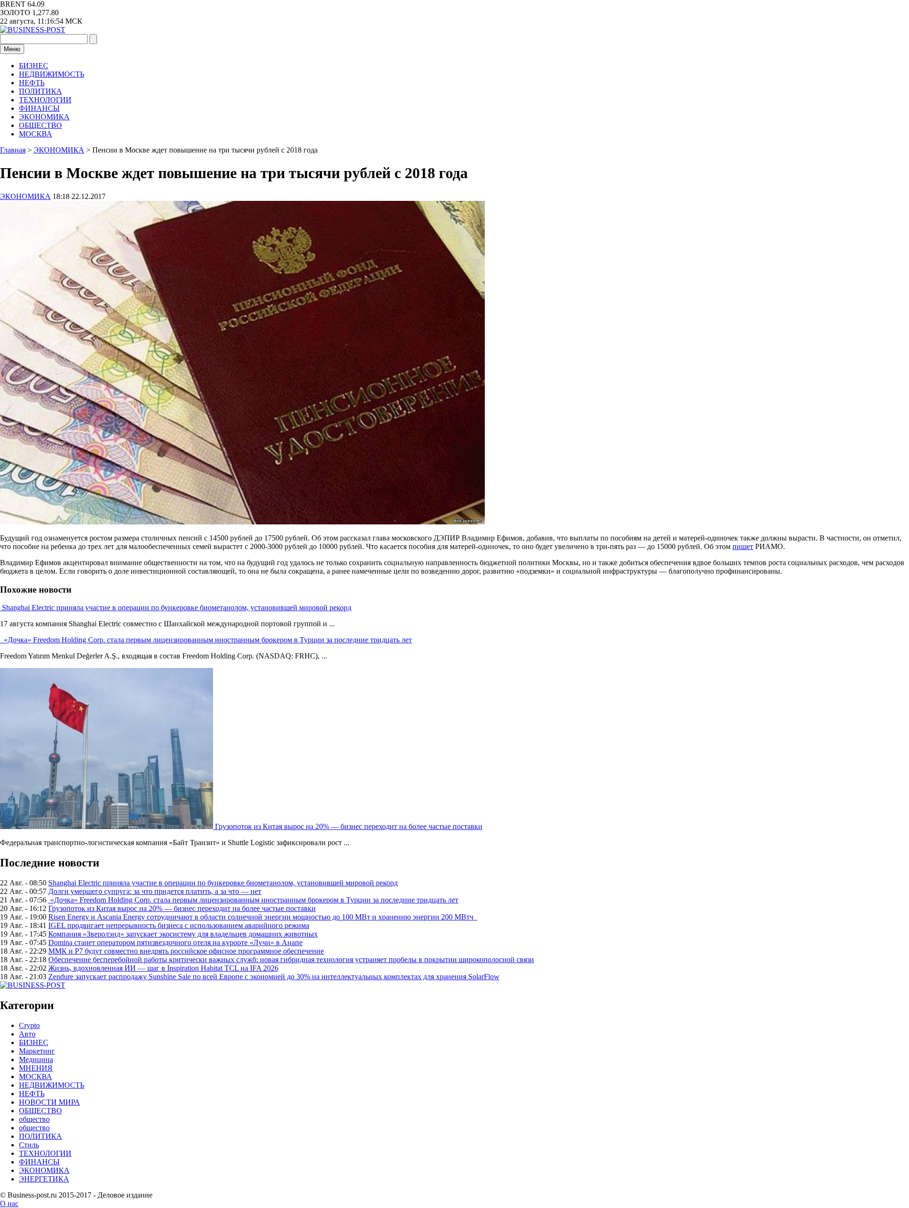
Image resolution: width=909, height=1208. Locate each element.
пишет (742, 546)
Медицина (36, 1059)
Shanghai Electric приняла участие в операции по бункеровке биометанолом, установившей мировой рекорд (176, 608)
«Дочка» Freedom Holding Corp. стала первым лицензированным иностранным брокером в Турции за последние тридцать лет (207, 640)
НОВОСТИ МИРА (49, 1102)
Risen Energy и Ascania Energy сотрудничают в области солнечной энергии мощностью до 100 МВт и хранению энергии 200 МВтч (262, 917)
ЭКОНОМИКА (44, 117)
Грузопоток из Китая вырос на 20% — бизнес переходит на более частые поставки (348, 826)
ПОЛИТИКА (40, 91)
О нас (9, 1203)
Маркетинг (37, 1051)
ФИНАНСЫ (39, 108)
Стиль (29, 1145)
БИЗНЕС (33, 66)
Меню (12, 49)
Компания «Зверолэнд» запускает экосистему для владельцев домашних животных (183, 934)
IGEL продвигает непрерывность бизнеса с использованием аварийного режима (178, 925)
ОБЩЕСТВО (40, 125)
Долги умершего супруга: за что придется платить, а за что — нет (154, 891)
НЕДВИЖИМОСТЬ (51, 74)
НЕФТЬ (32, 83)
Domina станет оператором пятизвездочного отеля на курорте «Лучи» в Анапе (175, 942)
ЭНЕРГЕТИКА (44, 1179)
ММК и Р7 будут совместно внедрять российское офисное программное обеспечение (186, 951)
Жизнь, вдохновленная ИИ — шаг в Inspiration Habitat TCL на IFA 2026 (163, 968)
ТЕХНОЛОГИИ (45, 100)
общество (34, 1119)
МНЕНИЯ (36, 1068)
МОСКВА (35, 134)
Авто (27, 1034)
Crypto (29, 1025)
